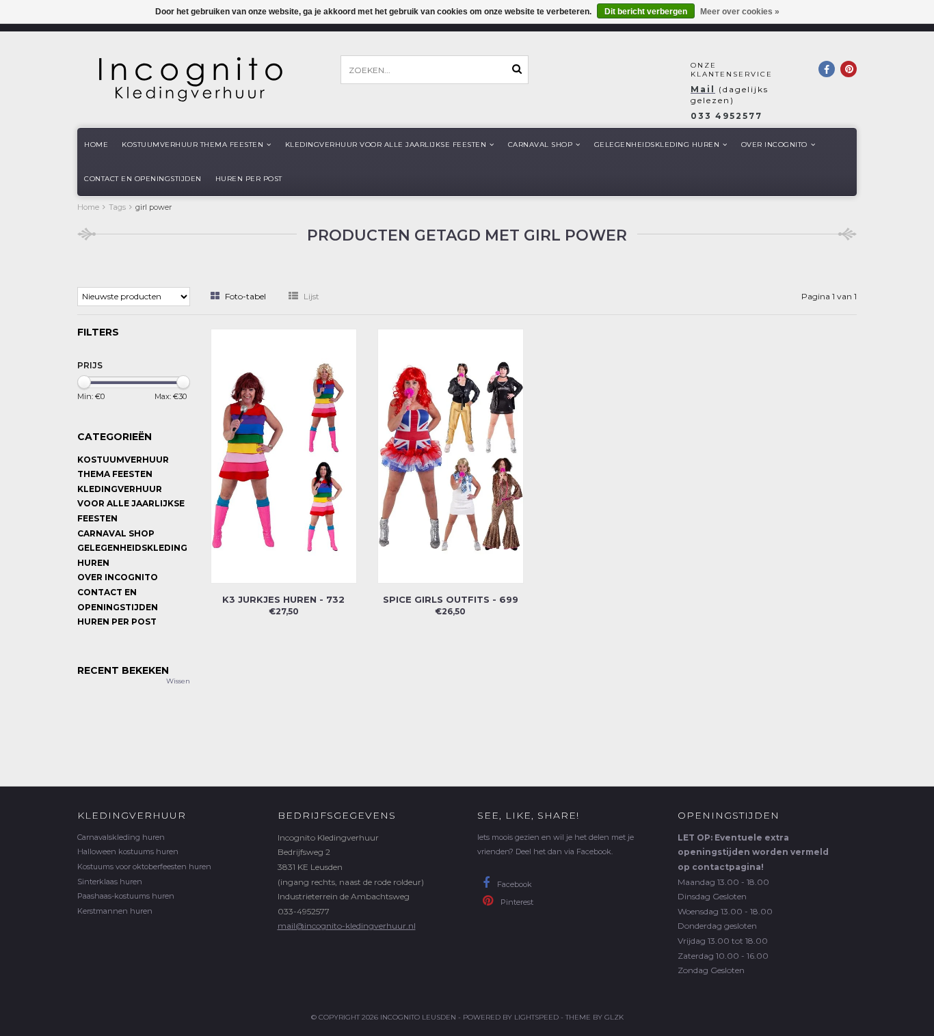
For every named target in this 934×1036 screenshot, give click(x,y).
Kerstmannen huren (114, 911)
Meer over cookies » (739, 11)
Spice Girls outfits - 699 (450, 599)
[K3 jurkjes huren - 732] (283, 455)
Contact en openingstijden (143, 178)
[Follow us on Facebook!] (826, 69)
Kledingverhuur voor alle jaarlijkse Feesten (386, 144)
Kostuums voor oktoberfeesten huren (144, 866)
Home (96, 144)
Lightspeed (536, 1017)
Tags (117, 207)
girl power (153, 207)
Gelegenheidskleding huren (657, 144)
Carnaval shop (540, 144)
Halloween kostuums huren (127, 851)
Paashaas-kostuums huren (125, 896)
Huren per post (248, 178)
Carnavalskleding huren (121, 837)
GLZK (614, 1017)
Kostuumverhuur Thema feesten (192, 144)
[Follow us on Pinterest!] (848, 69)
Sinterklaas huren (109, 881)
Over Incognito (774, 144)
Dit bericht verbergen (645, 11)
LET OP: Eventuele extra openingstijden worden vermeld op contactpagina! (753, 852)
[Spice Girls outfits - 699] (450, 455)
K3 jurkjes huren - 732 (283, 599)
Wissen (178, 681)
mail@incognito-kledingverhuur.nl (347, 926)
